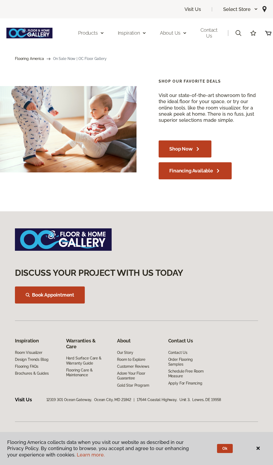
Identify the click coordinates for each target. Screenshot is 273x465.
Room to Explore (131, 359)
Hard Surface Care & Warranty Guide (84, 360)
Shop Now (181, 149)
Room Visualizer (28, 352)
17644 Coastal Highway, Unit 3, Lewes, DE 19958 (179, 400)
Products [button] (88, 33)
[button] (240, 9)
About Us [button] (170, 33)
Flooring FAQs (26, 366)
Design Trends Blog (31, 359)
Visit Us (192, 9)
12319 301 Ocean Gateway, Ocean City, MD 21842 (88, 400)
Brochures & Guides (32, 373)
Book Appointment (53, 295)
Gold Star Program (133, 385)
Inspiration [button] (129, 33)
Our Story (125, 352)
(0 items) (268, 33)
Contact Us (209, 33)
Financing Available (191, 170)
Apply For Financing (185, 383)
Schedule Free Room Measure (186, 373)
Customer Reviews (133, 366)
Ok (224, 448)
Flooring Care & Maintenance (79, 372)
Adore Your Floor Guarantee (131, 375)
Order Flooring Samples (180, 361)
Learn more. (91, 455)
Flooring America (29, 58)
